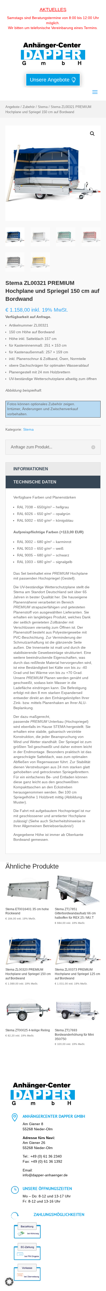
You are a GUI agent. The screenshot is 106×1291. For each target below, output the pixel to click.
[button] (92, 133)
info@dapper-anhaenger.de (45, 1175)
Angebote (12, 107)
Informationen (30, 469)
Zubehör (29, 107)
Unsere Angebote (49, 80)
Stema (43, 107)
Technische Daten (34, 482)
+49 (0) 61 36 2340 (46, 1156)
